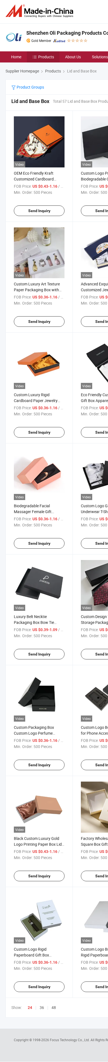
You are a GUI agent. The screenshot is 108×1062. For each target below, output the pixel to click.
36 (42, 1007)
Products (46, 56)
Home (16, 56)
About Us (73, 56)
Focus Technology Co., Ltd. (70, 1040)
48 (54, 1007)
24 (30, 1007)
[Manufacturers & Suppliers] (40, 10)
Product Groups (30, 87)
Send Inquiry (39, 211)
